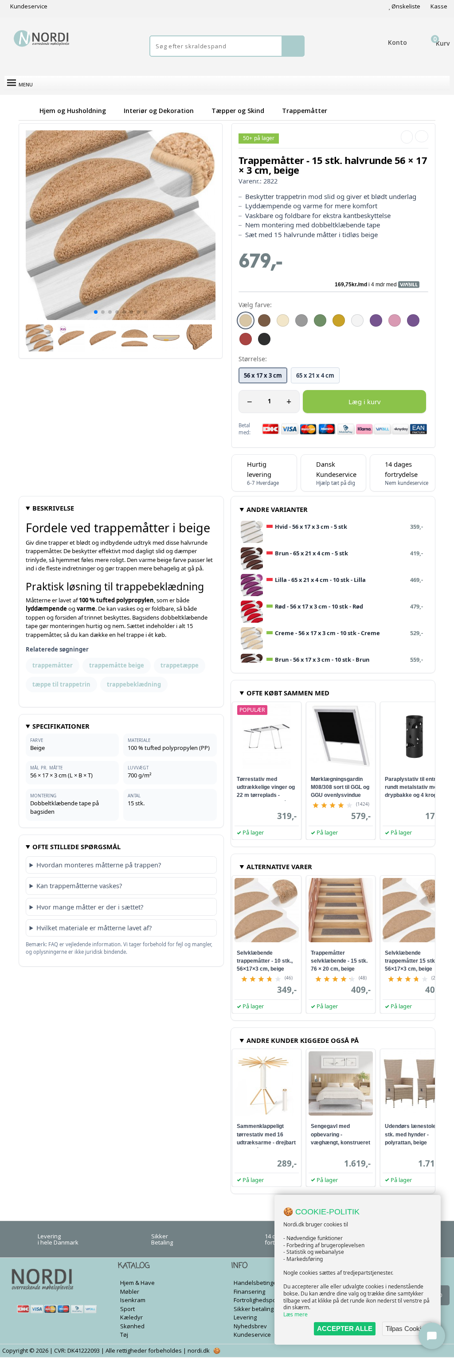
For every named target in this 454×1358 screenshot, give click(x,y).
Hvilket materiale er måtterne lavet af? (94, 927)
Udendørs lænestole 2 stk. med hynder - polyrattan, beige (412, 1134)
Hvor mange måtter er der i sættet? (89, 906)
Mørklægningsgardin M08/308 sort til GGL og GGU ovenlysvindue (340, 787)
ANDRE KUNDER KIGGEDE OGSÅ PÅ (303, 1040)
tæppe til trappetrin (61, 684)
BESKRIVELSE (53, 507)
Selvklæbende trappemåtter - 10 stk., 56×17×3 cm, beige (265, 961)
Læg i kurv (364, 401)
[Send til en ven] (407, 137)
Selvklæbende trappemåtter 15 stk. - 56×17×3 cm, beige (412, 961)
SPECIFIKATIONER (61, 726)
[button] (96, 312)
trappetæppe (179, 665)
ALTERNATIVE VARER (279, 866)
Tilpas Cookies (407, 1328)
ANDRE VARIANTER (277, 509)
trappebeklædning (134, 684)
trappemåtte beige (116, 665)
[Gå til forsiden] (27, 110)
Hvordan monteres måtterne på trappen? (98, 864)
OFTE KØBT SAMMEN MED (288, 692)
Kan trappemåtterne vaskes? (79, 885)
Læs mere (295, 1314)
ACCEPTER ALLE (344, 1328)
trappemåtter (52, 665)
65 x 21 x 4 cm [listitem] (315, 375)
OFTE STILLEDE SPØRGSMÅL (76, 846)
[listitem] (246, 320)
